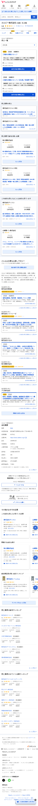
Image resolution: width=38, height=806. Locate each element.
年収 (28, 32)
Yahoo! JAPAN (26, 795)
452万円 (17, 684)
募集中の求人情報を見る (12, 534)
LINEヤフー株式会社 (7, 787)
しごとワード (5, 772)
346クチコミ (21, 26)
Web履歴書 (23, 757)
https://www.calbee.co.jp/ (17, 437)
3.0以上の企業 (11, 28)
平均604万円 (30, 26)
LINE (12, 780)
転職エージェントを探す (8, 765)
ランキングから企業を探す (27, 762)
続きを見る (29, 156)
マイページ (34, 8)
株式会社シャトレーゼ (8, 313)
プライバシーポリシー (10, 798)
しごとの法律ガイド (20, 770)
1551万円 (18, 631)
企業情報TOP (20, 749)
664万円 (17, 726)
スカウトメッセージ (7, 757)
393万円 (17, 695)
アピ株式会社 (5, 390)
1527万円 (18, 641)
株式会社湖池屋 (6, 289)
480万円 (17, 705)
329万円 (17, 716)
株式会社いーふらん (13, 579)
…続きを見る (10, 528)
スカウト (27, 8)
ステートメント (8, 799)
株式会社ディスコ (9, 520)
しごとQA (11, 8)
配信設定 (30, 757)
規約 (32, 798)
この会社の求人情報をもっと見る (27, 308)
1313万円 (18, 663)
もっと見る (32, 469)
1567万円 (18, 620)
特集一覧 (19, 8)
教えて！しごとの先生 (7, 770)
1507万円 (18, 652)
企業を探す (3, 8)
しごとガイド (29, 770)
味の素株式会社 (6, 364)
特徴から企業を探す (14, 762)
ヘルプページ (31, 737)
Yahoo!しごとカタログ (9, 749)
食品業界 (3, 28)
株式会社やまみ (6, 340)
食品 (11, 428)
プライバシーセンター (23, 798)
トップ (4, 33)
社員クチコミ (19, 32)
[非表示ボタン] (35, 800)
